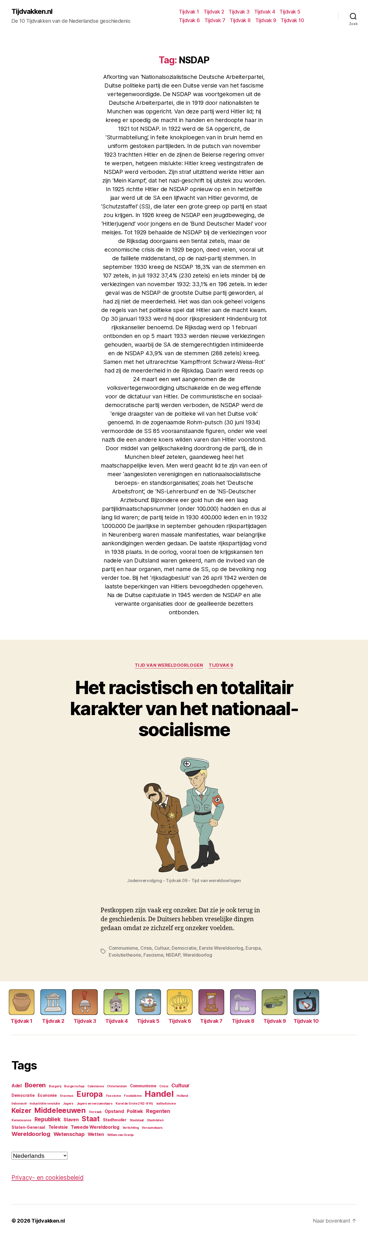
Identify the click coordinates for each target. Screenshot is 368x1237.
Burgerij (55, 1086)
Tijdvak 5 (289, 12)
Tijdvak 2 (214, 12)
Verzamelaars (152, 1128)
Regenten (158, 1111)
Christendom (117, 1086)
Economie (47, 1095)
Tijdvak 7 (214, 20)
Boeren (35, 1085)
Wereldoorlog (197, 955)
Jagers (68, 1103)
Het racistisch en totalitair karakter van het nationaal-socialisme (184, 708)
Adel (17, 1085)
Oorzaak (95, 1112)
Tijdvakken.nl (32, 11)
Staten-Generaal (28, 1127)
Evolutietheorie (125, 955)
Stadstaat (137, 1120)
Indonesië (19, 1103)
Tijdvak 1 (189, 12)
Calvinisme (95, 1086)
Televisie (58, 1127)
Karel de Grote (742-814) (134, 1103)
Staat (91, 1119)
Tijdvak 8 (240, 20)
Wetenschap (69, 1134)
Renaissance (21, 1120)
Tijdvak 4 (264, 12)
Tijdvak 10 (292, 20)
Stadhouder (114, 1120)
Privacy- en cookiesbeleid (47, 1177)
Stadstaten (155, 1120)
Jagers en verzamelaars (95, 1103)
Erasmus (67, 1096)
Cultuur (161, 948)
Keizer (21, 1111)
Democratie (184, 948)
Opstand (114, 1111)
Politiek (135, 1111)
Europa (253, 948)
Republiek (47, 1119)
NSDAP (173, 955)
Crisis (146, 948)
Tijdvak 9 (265, 20)
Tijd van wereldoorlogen (169, 665)
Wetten (96, 1134)
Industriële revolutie (45, 1103)
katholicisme (166, 1103)
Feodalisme (132, 1096)
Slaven (71, 1119)
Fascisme (153, 955)
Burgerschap (74, 1086)
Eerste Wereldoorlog (221, 948)
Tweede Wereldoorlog (95, 1127)
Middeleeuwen (60, 1110)
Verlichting (130, 1128)
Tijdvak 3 (239, 12)
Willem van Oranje (120, 1135)
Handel (159, 1094)
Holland (182, 1096)
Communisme (123, 948)
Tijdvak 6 (189, 20)
